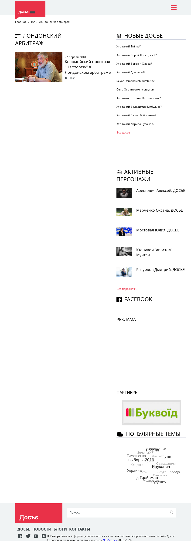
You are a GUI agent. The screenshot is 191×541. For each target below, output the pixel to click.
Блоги (60, 529)
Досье (23, 529)
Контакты (79, 529)
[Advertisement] (153, 150)
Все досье (123, 132)
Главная (21, 22)
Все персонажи (126, 289)
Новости (41, 529)
